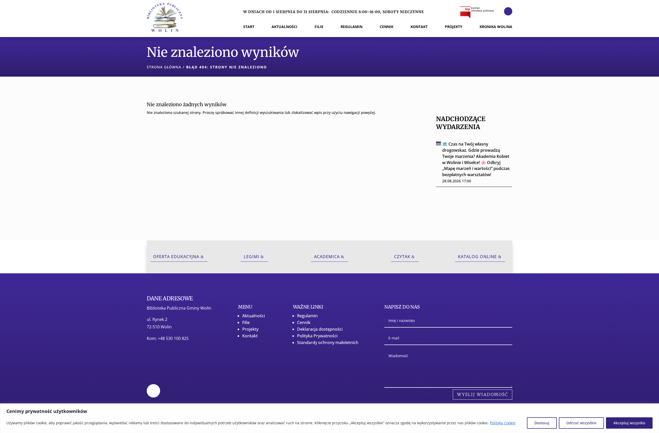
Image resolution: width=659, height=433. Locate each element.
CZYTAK (402, 256)
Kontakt (250, 336)
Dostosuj (541, 422)
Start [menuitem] (248, 27)
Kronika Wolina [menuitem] (496, 27)
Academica (327, 256)
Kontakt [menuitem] (419, 27)
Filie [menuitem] (319, 27)
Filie (246, 322)
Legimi (251, 256)
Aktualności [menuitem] (284, 27)
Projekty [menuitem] (453, 27)
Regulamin (307, 316)
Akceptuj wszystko (629, 422)
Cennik (303, 322)
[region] (329, 418)
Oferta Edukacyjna (176, 256)
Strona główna (164, 67)
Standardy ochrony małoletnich (327, 342)
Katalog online (477, 256)
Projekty (250, 329)
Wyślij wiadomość (482, 394)
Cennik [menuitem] (386, 27)
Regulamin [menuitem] (351, 27)
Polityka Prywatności (317, 336)
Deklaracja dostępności (320, 329)
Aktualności (253, 316)
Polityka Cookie (502, 422)
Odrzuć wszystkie (581, 422)
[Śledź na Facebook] (508, 11)
